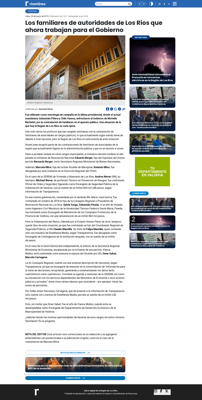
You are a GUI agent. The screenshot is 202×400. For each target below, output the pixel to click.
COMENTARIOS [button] (73, 378)
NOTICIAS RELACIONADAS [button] (72, 352)
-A (140, 4)
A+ (144, 4)
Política (32, 11)
